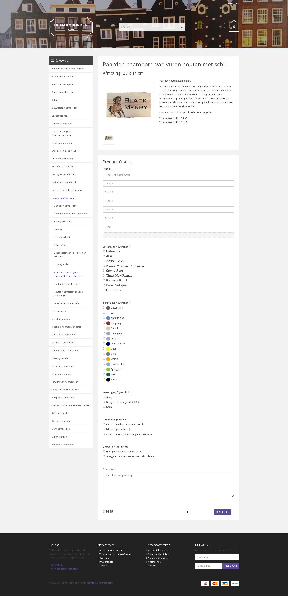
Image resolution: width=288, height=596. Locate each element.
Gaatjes (110, 397)
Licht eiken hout (62, 237)
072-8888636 (57, 565)
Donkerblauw (117, 343)
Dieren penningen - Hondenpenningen (61, 133)
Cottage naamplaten (62, 123)
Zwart (113, 379)
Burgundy (115, 323)
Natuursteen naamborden (65, 381)
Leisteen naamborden (63, 342)
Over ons (104, 558)
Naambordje (154, 561)
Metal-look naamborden (64, 366)
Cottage (58, 229)
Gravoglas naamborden (64, 174)
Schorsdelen (60, 245)
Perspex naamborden (63, 397)
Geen (109, 406)
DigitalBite (89, 582)
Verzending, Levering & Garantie (116, 554)
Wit (112, 312)
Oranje (114, 358)
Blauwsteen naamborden (65, 107)
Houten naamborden (63, 198)
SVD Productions (105, 582)
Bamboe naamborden (65, 205)
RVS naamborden (61, 413)
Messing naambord (61, 358)
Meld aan (231, 565)
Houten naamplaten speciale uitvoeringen (69, 293)
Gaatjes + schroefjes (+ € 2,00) (123, 402)
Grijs (113, 354)
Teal (113, 374)
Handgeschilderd (63, 221)
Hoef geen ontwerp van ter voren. (124, 451)
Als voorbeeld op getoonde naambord (126, 424)
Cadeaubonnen (60, 115)
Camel (114, 328)
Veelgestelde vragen (158, 550)
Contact (103, 565)
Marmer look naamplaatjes (65, 350)
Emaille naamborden (62, 143)
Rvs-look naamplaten (62, 421)
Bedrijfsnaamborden (62, 92)
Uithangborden (62, 264)
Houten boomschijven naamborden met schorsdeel (69, 274)
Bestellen (222, 512)
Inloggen (233, 3)
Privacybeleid (106, 561)
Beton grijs (116, 307)
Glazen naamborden (62, 158)
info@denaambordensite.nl (65, 568)
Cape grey (116, 333)
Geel (113, 348)
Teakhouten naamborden (67, 303)
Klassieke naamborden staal (66, 326)
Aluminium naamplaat (63, 84)
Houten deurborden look (66, 284)
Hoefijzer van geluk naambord (67, 190)
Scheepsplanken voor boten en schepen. (70, 254)
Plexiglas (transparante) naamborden (71, 405)
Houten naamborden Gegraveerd (71, 213)
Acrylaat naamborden (63, 76)
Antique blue (117, 318)
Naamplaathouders (62, 374)
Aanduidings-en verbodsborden (68, 68)
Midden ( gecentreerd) (118, 429)
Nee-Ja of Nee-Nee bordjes (65, 389)
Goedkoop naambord (63, 166)
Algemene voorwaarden (112, 550)
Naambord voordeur (158, 558)
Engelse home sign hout (64, 150)
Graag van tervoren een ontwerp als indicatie (130, 456)
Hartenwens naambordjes (65, 182)
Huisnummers (59, 311)
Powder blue (117, 364)
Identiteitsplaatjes (61, 319)
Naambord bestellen (158, 554)
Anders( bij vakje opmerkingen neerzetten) (129, 434)
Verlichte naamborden (63, 444)
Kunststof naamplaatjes (64, 334)
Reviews (152, 565)
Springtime (116, 369)
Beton (55, 100)
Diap (113, 338)
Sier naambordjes (61, 428)
